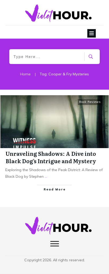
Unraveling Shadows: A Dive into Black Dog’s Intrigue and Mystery (51, 157)
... (46, 176)
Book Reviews (90, 102)
